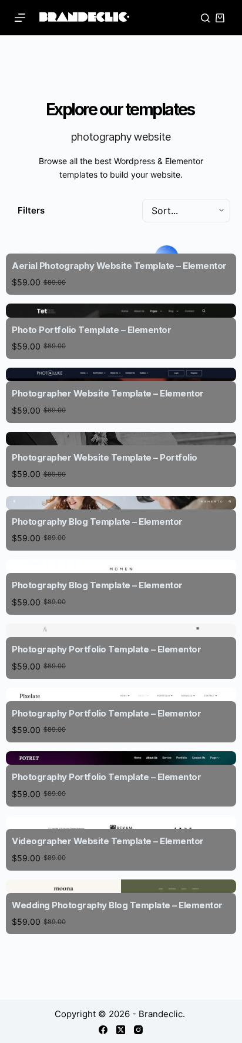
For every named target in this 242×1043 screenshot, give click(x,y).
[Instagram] (138, 1029)
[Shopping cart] (220, 18)
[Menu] (20, 17)
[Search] (205, 18)
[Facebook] (103, 1029)
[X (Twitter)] (120, 1029)
